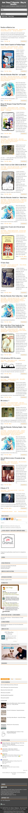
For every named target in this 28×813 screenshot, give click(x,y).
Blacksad (8, 140)
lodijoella (4, 753)
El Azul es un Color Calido (11, 404)
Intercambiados (5, 377)
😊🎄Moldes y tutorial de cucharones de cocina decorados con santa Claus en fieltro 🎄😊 (12, 755)
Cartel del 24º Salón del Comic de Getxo (10, 766)
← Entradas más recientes (7, 511)
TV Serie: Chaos (5, 262)
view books (15, 641)
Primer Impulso (22, 330)
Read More (23, 41)
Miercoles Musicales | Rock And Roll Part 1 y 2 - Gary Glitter (16, 703)
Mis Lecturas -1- (5, 400)
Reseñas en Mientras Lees (8, 27)
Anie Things (8, 635)
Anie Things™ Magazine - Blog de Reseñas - (14, 3)
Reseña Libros (15, 232)
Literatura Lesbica (11, 168)
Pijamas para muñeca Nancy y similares (11, 750)
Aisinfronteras (21, 360)
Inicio (15, 511)
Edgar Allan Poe (4, 201)
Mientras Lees (22, 29)
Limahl (8, 299)
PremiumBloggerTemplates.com (10, 812)
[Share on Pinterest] (9, 71)
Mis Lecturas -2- (5, 137)
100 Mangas (22, 107)
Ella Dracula (3, 405)
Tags (12, 679)
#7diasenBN (4, 700)
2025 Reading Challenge (9, 633)
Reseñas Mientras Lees (6, 30)
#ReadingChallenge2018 (7, 695)
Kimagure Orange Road (6, 109)
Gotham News (5, 765)
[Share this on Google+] (8, 41)
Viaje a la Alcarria (13, 141)
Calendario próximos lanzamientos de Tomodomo (13, 745)
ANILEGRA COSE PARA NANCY (10, 749)
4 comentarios (4, 169)
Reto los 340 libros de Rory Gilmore (9, 684)
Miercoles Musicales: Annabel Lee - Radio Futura (14, 197)
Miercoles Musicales (18, 78)
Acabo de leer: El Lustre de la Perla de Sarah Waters (13, 227)
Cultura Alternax (5, 568)
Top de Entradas (5, 679)
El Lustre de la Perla (22, 404)
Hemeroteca (18, 679)
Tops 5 (2, 25)
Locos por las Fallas (5, 567)
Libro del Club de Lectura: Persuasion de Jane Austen (13, 458)
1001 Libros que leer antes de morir (9, 687)
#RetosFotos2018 (5, 697)
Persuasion (9, 405)
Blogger (14, 774)
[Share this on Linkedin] (9, 41)
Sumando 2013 (22, 232)
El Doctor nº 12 (5, 488)
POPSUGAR (5, 759)
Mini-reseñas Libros (14, 330)
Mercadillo (22, 379)
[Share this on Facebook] (4, 41)
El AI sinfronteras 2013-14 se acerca (11, 358)
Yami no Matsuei (4, 380)
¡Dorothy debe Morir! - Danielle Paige (16, 717)
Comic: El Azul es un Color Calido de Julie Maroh (13, 164)
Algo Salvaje (22, 329)
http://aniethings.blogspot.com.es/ (8, 794)
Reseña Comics (8, 48)
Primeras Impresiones (17, 109)
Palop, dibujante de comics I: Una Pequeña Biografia (15, 732)
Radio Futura (8, 202)
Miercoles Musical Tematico (7, 78)
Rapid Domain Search (20, 812)
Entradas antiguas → (22, 511)
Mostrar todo (25, 770)
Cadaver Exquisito (14, 140)
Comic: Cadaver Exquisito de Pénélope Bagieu (13, 44)
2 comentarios (16, 405)
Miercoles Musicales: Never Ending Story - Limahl (14, 296)
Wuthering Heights (5, 434)
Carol (20, 140)
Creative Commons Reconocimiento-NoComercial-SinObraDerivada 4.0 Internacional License (14, 791)
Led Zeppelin (24, 76)
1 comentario (8, 110)
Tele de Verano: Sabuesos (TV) (10, 644)
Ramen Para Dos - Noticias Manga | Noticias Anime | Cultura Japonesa (13, 743)
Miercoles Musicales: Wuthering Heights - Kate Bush (13, 427)
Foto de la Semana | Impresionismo (15, 710)
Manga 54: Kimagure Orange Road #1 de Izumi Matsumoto (13, 104)
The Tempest (6, 141)
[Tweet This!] (6, 41)
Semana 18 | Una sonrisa (13, 724)
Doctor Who (21, 490)
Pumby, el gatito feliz (6, 579)
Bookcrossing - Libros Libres (7, 16)
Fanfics (2, 361)
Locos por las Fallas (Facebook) (8, 565)
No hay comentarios (17, 30)
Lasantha (22, 810)
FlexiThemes (10, 810)
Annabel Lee (23, 199)
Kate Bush (9, 432)
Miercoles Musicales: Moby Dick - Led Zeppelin (13, 74)
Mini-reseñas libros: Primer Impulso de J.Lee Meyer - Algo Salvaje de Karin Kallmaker (12, 326)
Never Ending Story (15, 300)
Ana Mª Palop (11, 789)
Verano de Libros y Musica (9, 79)
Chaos (21, 264)
